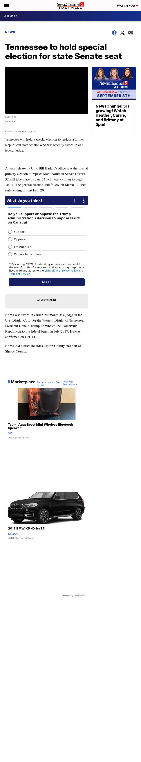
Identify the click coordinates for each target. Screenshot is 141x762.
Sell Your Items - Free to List (49, 383)
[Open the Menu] (6, 5)
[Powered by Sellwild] (80, 595)
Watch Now (126, 5)
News (10, 32)
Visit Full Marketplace (70, 382)
